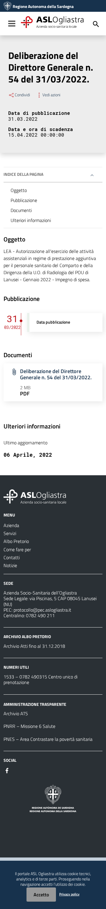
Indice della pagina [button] (23, 174)
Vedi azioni (51, 95)
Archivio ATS (16, 713)
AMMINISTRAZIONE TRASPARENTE (35, 704)
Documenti (21, 210)
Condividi (22, 95)
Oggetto (19, 190)
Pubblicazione (24, 200)
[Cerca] (96, 24)
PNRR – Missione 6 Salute (29, 726)
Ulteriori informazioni (31, 220)
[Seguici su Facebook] (7, 770)
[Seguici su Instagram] (17, 770)
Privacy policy (69, 894)
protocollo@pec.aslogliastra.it (42, 609)
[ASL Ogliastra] (7, 6)
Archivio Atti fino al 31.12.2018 (34, 646)
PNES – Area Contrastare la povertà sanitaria (48, 739)
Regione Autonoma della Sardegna (43, 6)
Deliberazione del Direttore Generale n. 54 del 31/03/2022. (56, 374)
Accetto (41, 894)
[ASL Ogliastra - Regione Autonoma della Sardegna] (35, 495)
